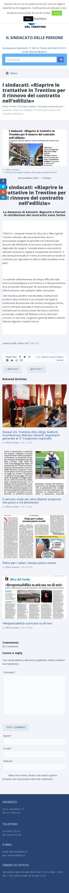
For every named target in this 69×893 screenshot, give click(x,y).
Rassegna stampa (27, 106)
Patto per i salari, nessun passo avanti (29, 563)
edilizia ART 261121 (28, 343)
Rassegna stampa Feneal (50, 106)
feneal (52, 356)
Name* (7, 735)
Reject (28, 18)
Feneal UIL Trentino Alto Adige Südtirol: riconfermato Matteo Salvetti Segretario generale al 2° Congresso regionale (31, 435)
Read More (40, 18)
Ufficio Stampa (12, 169)
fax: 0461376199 (11, 834)
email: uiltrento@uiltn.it (34, 51)
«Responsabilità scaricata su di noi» (27, 623)
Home (5, 106)
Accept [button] (57, 13)
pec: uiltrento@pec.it (13, 855)
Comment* (9, 672)
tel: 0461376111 (57, 48)
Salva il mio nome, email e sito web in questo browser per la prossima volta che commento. (29, 777)
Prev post (13, 369)
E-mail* (7, 748)
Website (8, 761)
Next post (35, 369)
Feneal (13, 106)
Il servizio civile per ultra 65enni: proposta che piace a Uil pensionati (31, 500)
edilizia (44, 356)
